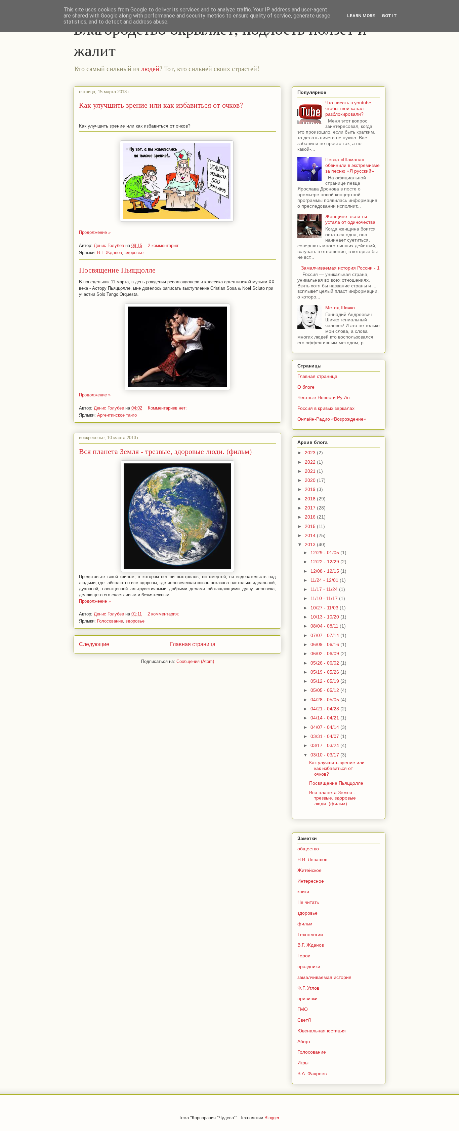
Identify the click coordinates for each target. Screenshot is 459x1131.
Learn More (361, 15)
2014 (311, 535)
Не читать (308, 902)
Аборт (303, 1041)
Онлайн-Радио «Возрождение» (331, 419)
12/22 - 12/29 (325, 561)
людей (150, 68)
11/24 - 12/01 (325, 580)
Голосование (110, 621)
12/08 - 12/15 (325, 571)
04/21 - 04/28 (325, 708)
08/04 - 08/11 (325, 626)
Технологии (310, 934)
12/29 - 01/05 (325, 552)
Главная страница (192, 644)
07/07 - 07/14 (325, 635)
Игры (302, 1062)
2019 (311, 489)
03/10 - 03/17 (325, 754)
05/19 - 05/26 (325, 672)
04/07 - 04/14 (325, 727)
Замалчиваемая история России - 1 (340, 268)
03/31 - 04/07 (325, 736)
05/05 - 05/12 (325, 690)
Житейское (309, 870)
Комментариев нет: (168, 408)
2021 (311, 471)
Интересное (310, 881)
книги (303, 891)
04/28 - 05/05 (325, 699)
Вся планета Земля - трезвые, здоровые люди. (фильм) (165, 451)
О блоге (306, 387)
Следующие (94, 644)
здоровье (134, 252)
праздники (308, 966)
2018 (311, 498)
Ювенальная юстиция (321, 1030)
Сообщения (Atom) (195, 661)
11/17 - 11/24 (324, 589)
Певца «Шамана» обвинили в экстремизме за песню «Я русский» (352, 165)
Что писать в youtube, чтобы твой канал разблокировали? (349, 108)
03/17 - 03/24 (325, 745)
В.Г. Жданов (109, 252)
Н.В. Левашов (312, 859)
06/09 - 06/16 (325, 644)
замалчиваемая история (324, 977)
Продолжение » (95, 232)
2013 (311, 544)
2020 (311, 480)
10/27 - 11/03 (325, 607)
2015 (311, 526)
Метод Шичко (340, 307)
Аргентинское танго (117, 415)
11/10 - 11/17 (324, 598)
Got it (389, 15)
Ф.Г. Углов (308, 988)
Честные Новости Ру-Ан (323, 397)
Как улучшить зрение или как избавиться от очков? (161, 105)
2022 (311, 462)
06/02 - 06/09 (325, 653)
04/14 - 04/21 (325, 717)
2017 (311, 507)
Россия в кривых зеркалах (325, 408)
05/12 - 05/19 (325, 681)
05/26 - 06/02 (325, 663)
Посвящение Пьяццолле (117, 270)
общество (308, 848)
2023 (311, 452)
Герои (303, 955)
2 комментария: (164, 245)
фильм (304, 923)
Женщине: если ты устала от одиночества (350, 219)
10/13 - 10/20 (325, 617)
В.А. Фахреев (312, 1073)
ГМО (302, 1009)
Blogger (271, 1117)
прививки (307, 998)
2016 (311, 517)
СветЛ (304, 1020)
